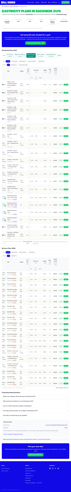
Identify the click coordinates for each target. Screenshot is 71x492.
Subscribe (65, 2)
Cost (8, 64)
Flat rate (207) (14, 61)
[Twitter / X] (55, 468)
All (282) (8, 252)
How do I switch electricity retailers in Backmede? (35, 406)
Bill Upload (54, 2)
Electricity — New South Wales (11, 6)
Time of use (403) (31, 61)
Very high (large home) (51, 55)
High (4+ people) (40, 55)
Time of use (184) (22, 252)
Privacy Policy (4, 471)
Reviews (37, 2)
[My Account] (59, 2)
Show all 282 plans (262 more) (62, 387)
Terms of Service (5, 468)
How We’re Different (30, 471)
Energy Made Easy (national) (30, 439)
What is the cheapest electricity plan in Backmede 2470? (35, 396)
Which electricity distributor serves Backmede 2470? (35, 401)
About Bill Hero (28, 468)
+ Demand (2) (31, 252)
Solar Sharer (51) (22, 61)
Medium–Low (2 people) (20, 55)
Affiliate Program (29, 475)
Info (3, 6)
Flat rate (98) (14, 252)
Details (60, 84)
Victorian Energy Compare (44, 439)
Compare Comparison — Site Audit (33, 482)
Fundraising (28, 478)
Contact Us (28, 473)
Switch (66, 84)
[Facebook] (50, 468)
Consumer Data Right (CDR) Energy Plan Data (56, 425)
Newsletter (28, 480)
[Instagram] (53, 468)
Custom (59, 55)
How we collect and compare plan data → (14, 434)
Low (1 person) (10, 55)
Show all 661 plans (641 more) (27, 242)
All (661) (8, 61)
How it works (31, 2)
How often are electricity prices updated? (35, 415)
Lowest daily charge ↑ (23, 64)
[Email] (58, 468)
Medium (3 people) (31, 55)
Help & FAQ (44, 2)
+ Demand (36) (41, 61)
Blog (49, 2)
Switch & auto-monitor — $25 (35, 43)
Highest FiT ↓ (14, 64)
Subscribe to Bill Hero (35, 454)
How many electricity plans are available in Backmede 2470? (35, 410)
